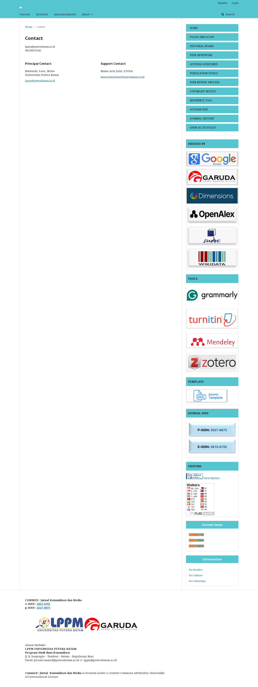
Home (28, 26)
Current (24, 14)
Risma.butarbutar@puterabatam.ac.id (122, 76)
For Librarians (197, 581)
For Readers (196, 569)
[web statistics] (194, 478)
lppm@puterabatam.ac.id (40, 80)
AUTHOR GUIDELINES (204, 64)
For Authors (196, 575)
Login (235, 3)
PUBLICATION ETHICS (204, 73)
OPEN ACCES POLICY (203, 127)
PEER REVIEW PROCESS (204, 82)
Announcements (65, 14)
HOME (194, 28)
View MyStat (211, 478)
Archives (42, 14)
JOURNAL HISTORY (202, 118)
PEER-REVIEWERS (201, 55)
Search (230, 14)
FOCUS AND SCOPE (202, 37)
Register (222, 3)
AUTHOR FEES (199, 109)
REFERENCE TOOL (201, 100)
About (86, 14)
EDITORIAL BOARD (202, 46)
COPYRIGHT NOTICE (203, 91)
